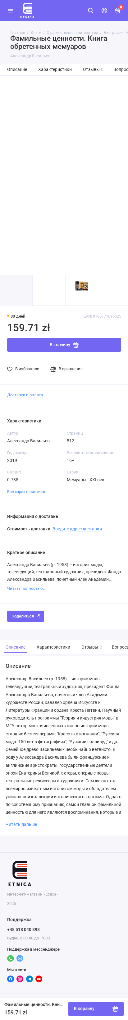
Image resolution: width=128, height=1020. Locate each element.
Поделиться (22, 616)
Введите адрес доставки (77, 528)
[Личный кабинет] (104, 10)
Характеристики (55, 69)
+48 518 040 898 (23, 929)
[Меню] (10, 10)
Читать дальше (21, 824)
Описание (17, 69)
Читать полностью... (26, 588)
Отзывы (93, 69)
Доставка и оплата (25, 395)
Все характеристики (26, 491)
